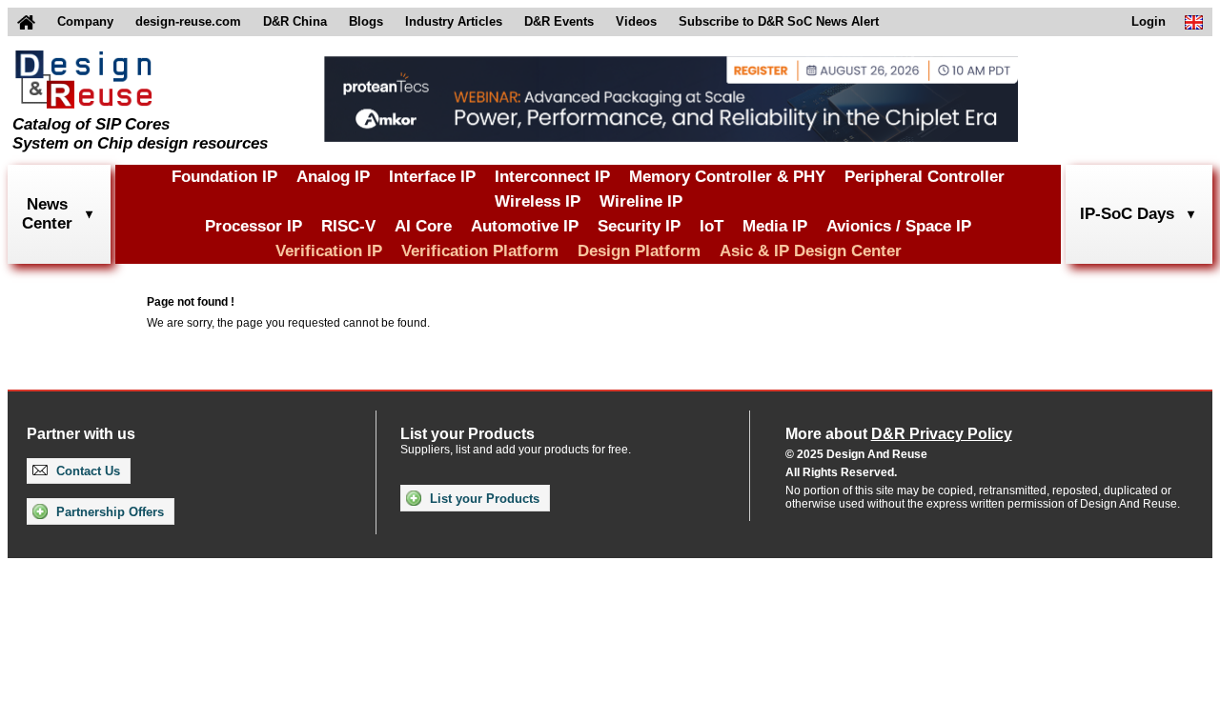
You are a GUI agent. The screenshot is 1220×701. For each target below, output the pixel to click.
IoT (711, 226)
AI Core (423, 226)
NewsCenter (47, 213)
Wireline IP (641, 201)
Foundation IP (224, 177)
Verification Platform (480, 251)
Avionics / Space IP (898, 226)
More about (898, 434)
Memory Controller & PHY (727, 177)
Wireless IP (537, 201)
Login (1148, 21)
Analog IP (333, 177)
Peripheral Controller (924, 177)
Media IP (774, 226)
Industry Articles (453, 21)
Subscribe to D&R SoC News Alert (779, 21)
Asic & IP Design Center (811, 251)
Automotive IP (525, 226)
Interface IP (432, 177)
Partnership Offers (108, 512)
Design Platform (639, 251)
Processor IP (253, 226)
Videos (636, 21)
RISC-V (348, 226)
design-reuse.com (188, 21)
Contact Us (86, 471)
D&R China (295, 21)
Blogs (366, 21)
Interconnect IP (552, 177)
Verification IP (328, 251)
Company (85, 21)
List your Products (482, 498)
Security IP (639, 226)
